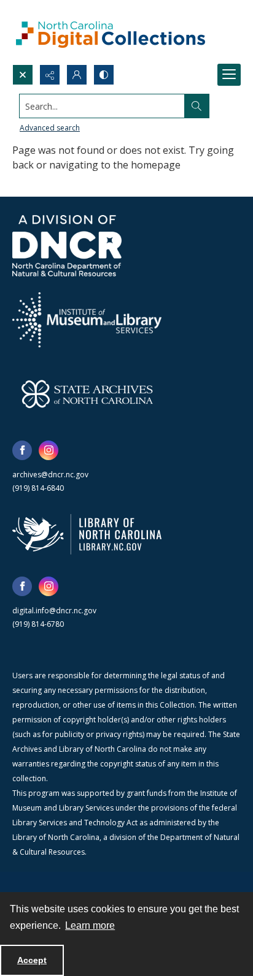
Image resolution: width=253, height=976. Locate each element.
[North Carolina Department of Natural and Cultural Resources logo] (67, 245)
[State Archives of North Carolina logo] (87, 393)
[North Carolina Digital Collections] (110, 32)
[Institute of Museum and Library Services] (87, 319)
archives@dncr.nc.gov (50, 474)
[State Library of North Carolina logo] (87, 534)
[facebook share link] (22, 450)
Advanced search (50, 128)
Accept (32, 960)
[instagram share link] (48, 450)
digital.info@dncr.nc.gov (54, 610)
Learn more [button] (90, 925)
